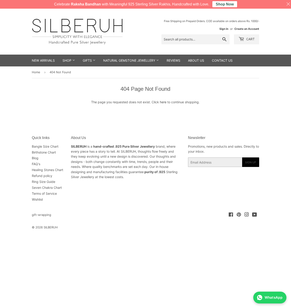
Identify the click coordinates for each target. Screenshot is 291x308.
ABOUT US (196, 60)
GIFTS (88, 60)
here (163, 102)
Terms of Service (44, 193)
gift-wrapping (41, 215)
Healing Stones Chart (47, 170)
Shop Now (225, 4)
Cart (250, 39)
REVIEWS (173, 60)
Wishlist (37, 199)
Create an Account (246, 28)
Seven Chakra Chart (47, 187)
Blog (35, 158)
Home (36, 72)
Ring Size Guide (43, 182)
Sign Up (250, 162)
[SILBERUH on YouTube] (254, 215)
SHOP (67, 60)
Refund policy (42, 176)
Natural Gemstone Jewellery (129, 60)
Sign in (223, 28)
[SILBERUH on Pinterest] (238, 215)
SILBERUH (51, 227)
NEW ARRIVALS (43, 60)
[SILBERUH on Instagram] (246, 215)
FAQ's (36, 164)
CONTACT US (222, 60)
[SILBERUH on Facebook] (230, 215)
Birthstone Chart (44, 152)
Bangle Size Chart (45, 146)
